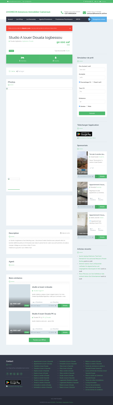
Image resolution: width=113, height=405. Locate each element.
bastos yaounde (104, 217)
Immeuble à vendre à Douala (42, 385)
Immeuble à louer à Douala (68, 361)
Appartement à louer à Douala (43, 363)
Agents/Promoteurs (45, 19)
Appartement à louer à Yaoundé (43, 361)
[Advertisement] (56, 6)
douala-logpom (39, 291)
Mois (89, 106)
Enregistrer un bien (99, 19)
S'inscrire (103, 1)
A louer (27, 305)
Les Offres (19, 19)
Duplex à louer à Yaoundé (41, 371)
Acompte (82, 74)
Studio (68, 51)
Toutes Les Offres (39, 340)
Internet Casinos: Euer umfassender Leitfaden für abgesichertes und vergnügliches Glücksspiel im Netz (90, 266)
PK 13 (44, 317)
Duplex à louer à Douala (41, 373)
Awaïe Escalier (103, 157)
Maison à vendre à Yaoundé (93, 363)
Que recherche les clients (93, 387)
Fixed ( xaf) (97, 82)
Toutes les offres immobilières (94, 380)
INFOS (78, 19)
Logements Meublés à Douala (69, 380)
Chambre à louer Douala (41, 366)
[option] (39, 132)
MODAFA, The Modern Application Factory (61, 402)
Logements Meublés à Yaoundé (69, 382)
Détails (65, 305)
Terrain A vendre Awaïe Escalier (100, 154)
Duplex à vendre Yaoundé (41, 378)
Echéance (82, 98)
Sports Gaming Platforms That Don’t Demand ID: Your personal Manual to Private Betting (92, 258)
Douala (31, 41)
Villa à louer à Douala (66, 368)
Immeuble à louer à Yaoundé (68, 363)
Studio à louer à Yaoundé (67, 378)
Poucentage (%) (86, 82)
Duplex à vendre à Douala (41, 375)
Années (83, 106)
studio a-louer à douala (42, 287)
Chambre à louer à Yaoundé (42, 368)
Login (97, 1)
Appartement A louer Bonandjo (100, 184)
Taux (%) (82, 88)
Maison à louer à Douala (67, 385)
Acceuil (10, 19)
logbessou (25, 41)
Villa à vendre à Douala (66, 371)
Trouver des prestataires (92, 385)
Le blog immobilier (91, 382)
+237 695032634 (27, 1)
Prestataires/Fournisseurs (64, 19)
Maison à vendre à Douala (93, 361)
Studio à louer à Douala (67, 375)
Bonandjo (98, 187)
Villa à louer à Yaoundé (66, 366)
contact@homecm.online (15, 1)
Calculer (92, 113)
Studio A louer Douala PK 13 (44, 314)
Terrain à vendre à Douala (41, 380)
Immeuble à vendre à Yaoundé (43, 387)
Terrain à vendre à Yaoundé (42, 382)
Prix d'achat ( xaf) (85, 66)
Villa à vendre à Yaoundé (67, 373)
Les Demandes (31, 19)
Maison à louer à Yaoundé (67, 387)
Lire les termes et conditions (94, 389)
